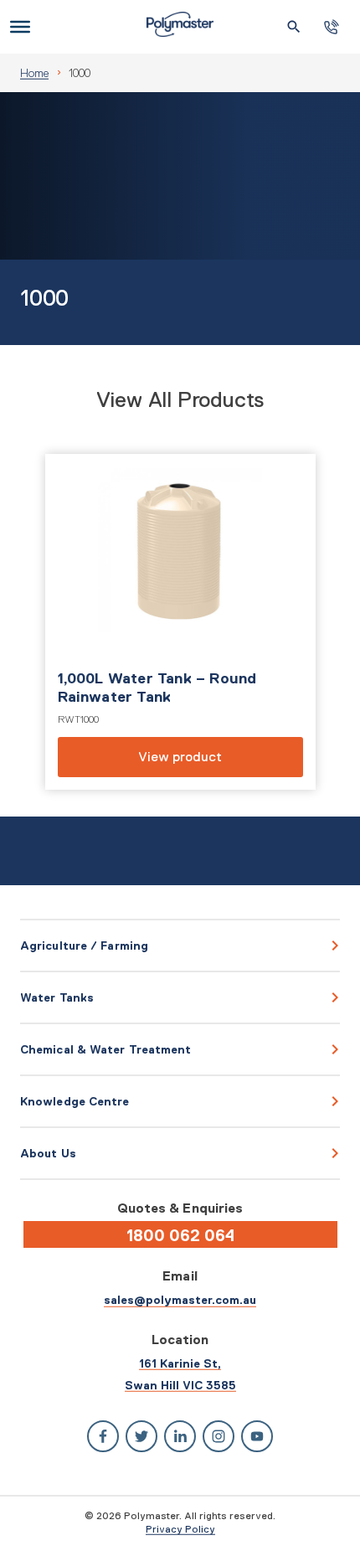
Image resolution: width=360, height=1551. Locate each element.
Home (34, 73)
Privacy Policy (180, 1529)
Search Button (293, 26)
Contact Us (331, 27)
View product (180, 622)
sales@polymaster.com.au (180, 1299)
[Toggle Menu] (20, 27)
